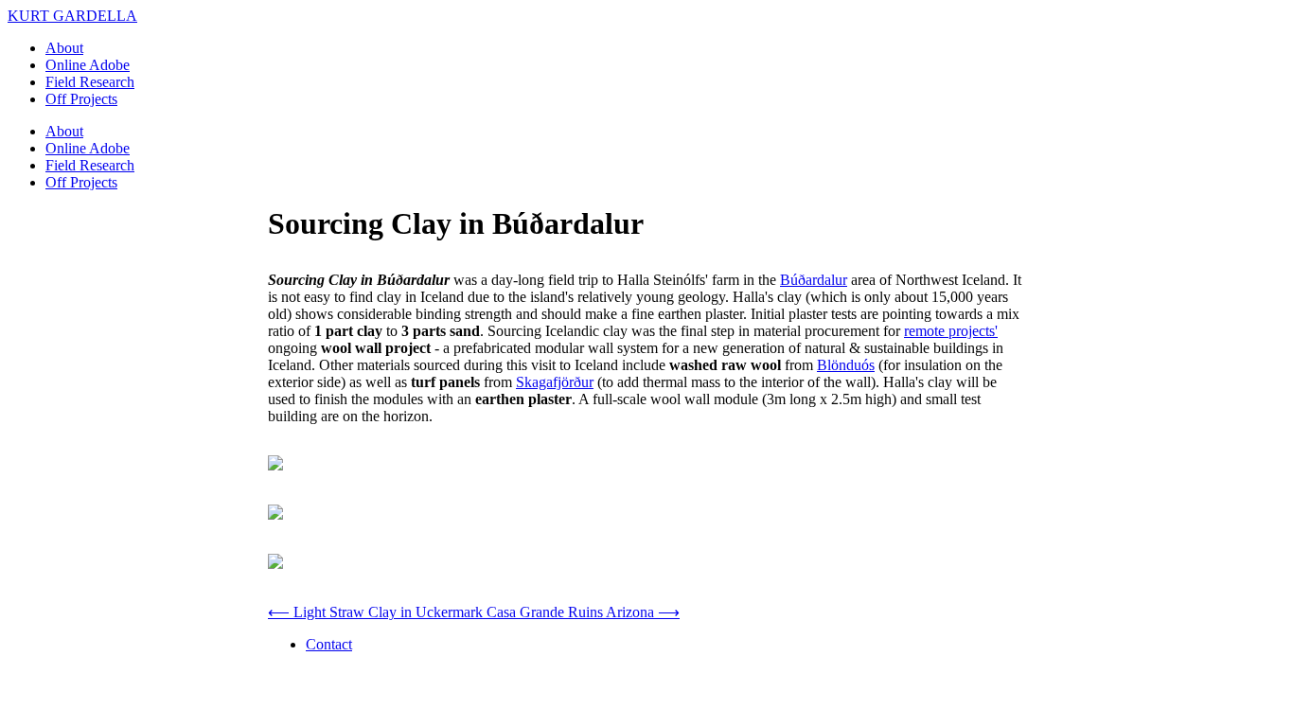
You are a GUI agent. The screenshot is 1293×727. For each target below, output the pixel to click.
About (64, 48)
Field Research (89, 82)
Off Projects (81, 99)
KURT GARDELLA (72, 16)
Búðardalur (813, 280)
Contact (329, 644)
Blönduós (846, 365)
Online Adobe (87, 65)
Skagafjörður (554, 382)
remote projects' (951, 331)
